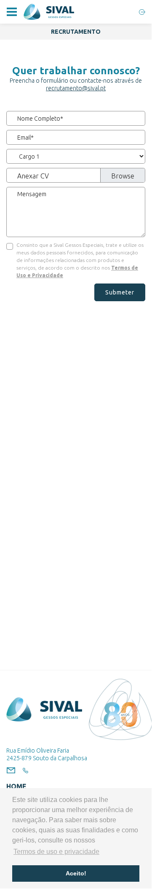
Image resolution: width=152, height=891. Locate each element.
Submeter (119, 292)
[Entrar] (142, 12)
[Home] (49, 12)
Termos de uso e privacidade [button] (56, 851)
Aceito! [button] (76, 873)
